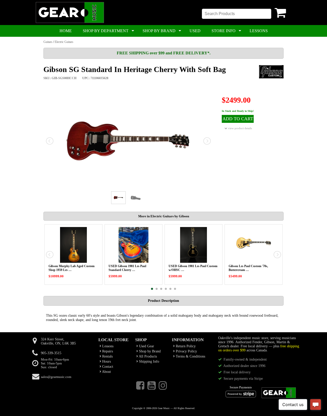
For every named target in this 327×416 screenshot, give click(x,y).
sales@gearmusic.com (56, 377)
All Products (147, 356)
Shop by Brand (149, 351)
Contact (107, 367)
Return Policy (185, 346)
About (106, 372)
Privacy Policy (186, 351)
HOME (66, 31)
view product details (239, 128)
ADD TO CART (238, 118)
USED (195, 31)
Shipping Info (148, 361)
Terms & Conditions (190, 356)
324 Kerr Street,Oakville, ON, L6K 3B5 (58, 341)
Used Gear (146, 346)
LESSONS (259, 31)
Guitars (47, 42)
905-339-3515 (51, 353)
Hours (106, 361)
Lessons (107, 346)
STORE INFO (224, 31)
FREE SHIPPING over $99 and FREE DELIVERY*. (164, 53)
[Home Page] (70, 22)
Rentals (107, 356)
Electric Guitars (64, 42)
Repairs (107, 351)
